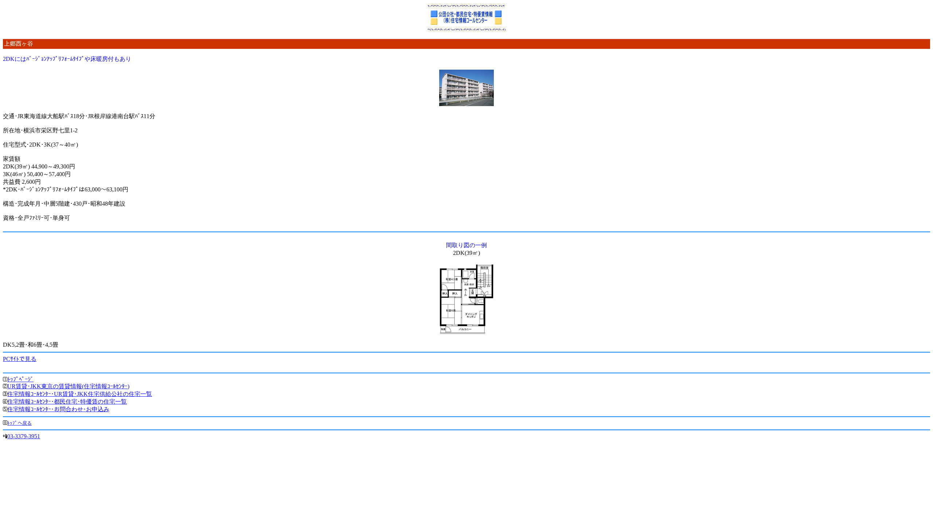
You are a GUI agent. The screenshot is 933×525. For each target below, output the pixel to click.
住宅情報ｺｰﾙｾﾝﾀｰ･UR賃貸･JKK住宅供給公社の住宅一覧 (79, 394)
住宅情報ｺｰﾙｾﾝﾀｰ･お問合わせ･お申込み (58, 409)
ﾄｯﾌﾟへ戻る (19, 423)
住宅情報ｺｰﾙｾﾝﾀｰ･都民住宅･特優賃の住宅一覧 (67, 401)
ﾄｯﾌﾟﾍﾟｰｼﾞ (20, 379)
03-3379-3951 (23, 436)
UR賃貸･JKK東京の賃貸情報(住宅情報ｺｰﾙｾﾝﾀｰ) (68, 386)
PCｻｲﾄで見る (19, 359)
